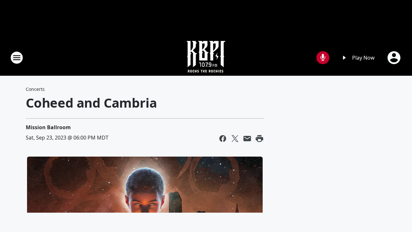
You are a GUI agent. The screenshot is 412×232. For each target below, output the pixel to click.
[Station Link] (206, 57)
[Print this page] (259, 138)
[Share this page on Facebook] (222, 138)
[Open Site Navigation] (16, 57)
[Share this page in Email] (247, 138)
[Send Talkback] (322, 57)
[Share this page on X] (234, 138)
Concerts (35, 89)
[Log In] (395, 57)
